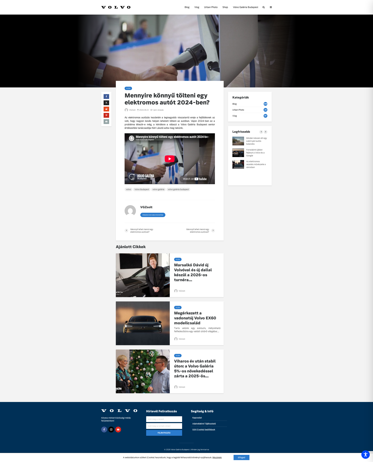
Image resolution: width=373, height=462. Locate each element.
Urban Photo (211, 7)
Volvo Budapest (141, 189)
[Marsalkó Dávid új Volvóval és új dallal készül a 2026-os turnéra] (143, 275)
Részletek (217, 457)
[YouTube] (118, 429)
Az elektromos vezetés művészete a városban (256, 164)
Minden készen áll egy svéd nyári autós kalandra (256, 141)
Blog (187, 7)
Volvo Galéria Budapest (245, 7)
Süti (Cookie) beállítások (203, 429)
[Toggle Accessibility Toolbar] (365, 454)
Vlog (196, 7)
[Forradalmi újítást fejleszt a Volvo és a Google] (238, 152)
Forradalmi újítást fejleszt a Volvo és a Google (255, 152)
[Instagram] (111, 429)
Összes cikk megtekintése (152, 215)
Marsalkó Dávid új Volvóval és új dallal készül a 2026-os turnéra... (193, 272)
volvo (128, 189)
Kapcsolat (197, 417)
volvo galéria (158, 189)
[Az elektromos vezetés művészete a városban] (238, 164)
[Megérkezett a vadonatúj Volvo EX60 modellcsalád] (143, 323)
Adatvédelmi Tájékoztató (204, 423)
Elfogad (241, 457)
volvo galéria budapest (178, 189)
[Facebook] (104, 429)
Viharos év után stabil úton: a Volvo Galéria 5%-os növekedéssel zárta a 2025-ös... (195, 369)
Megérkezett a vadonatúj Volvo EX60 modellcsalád (195, 318)
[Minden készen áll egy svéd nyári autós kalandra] (238, 141)
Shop (225, 7)
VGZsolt (132, 110)
